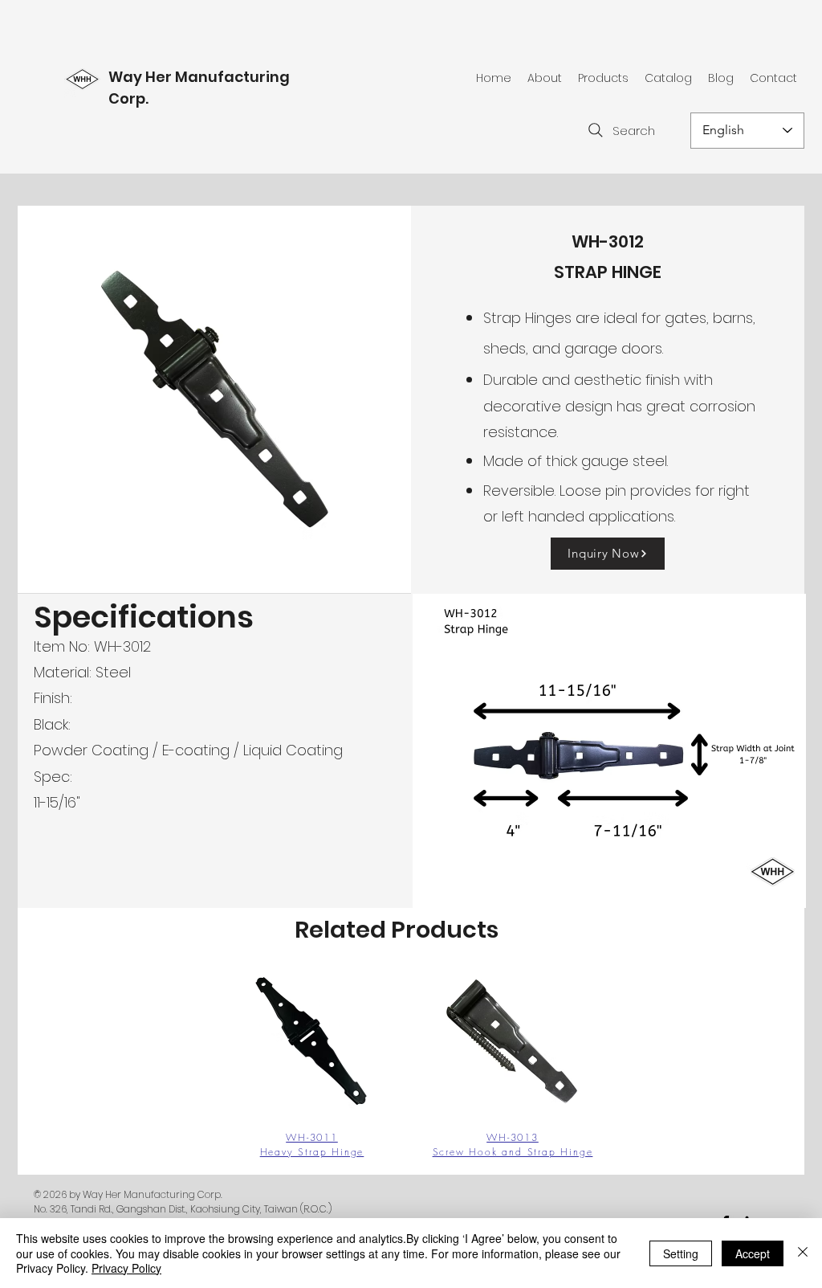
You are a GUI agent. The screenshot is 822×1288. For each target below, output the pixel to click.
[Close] (802, 1253)
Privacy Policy (126, 1268)
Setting (680, 1253)
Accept (752, 1253)
